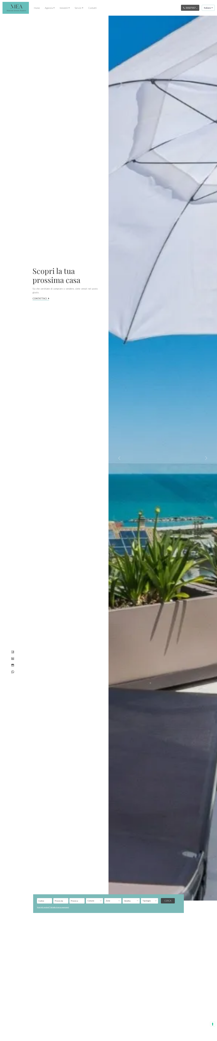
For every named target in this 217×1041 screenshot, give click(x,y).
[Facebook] (13, 652)
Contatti (92, 8)
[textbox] (92, 901)
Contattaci (40, 298)
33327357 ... (191, 7)
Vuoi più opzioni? (53, 907)
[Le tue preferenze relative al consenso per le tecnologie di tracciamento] (212, 1024)
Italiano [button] (207, 8)
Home (37, 8)
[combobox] (94, 901)
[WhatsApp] (13, 672)
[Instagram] (13, 665)
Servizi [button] (78, 8)
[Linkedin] (13, 659)
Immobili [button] (64, 8)
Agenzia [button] (49, 8)
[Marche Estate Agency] (16, 7)
